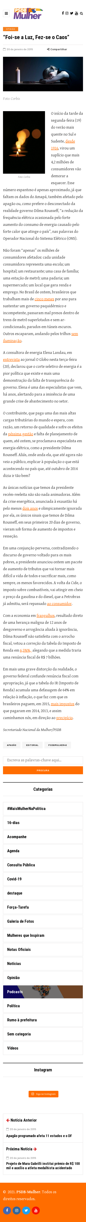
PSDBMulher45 (57, 745)
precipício (64, 718)
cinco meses (44, 299)
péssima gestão (20, 434)
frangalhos (46, 615)
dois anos (30, 508)
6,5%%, (26, 650)
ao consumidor (59, 604)
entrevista (11, 359)
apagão (11, 745)
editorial (32, 745)
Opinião (10, 29)
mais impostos (62, 704)
